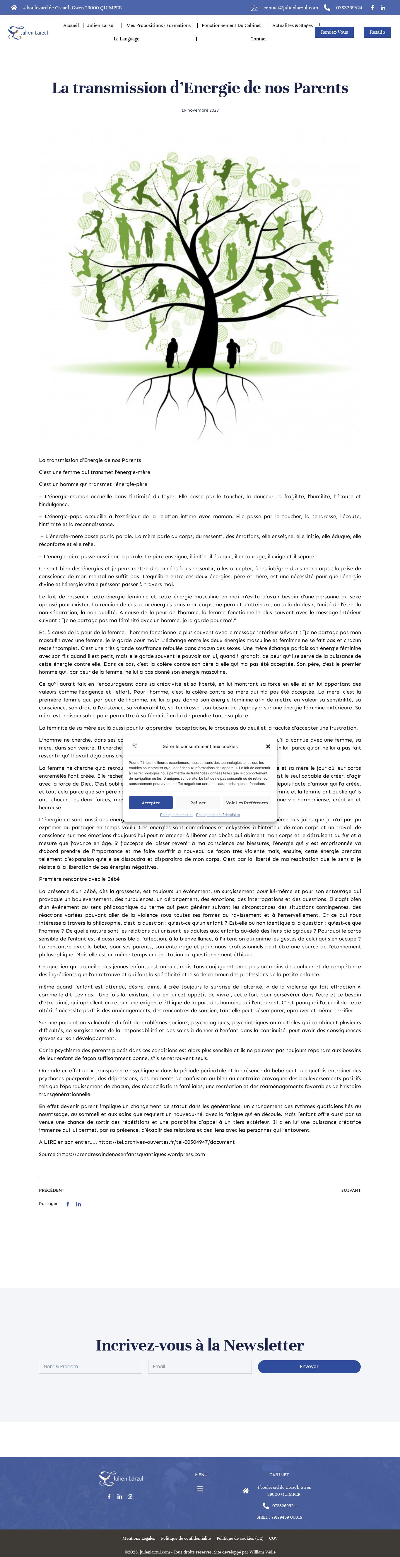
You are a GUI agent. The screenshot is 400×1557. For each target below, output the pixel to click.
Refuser (198, 802)
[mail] (130, 1496)
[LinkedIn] (383, 7)
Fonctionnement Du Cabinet (231, 25)
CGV (273, 1538)
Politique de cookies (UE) (240, 1538)
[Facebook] (372, 7)
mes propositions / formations (158, 25)
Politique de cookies (176, 814)
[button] (268, 747)
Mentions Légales (138, 1538)
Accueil (71, 25)
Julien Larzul (101, 25)
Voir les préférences (247, 802)
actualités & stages (292, 25)
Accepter (151, 802)
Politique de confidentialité (218, 814)
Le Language (126, 39)
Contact (258, 39)
